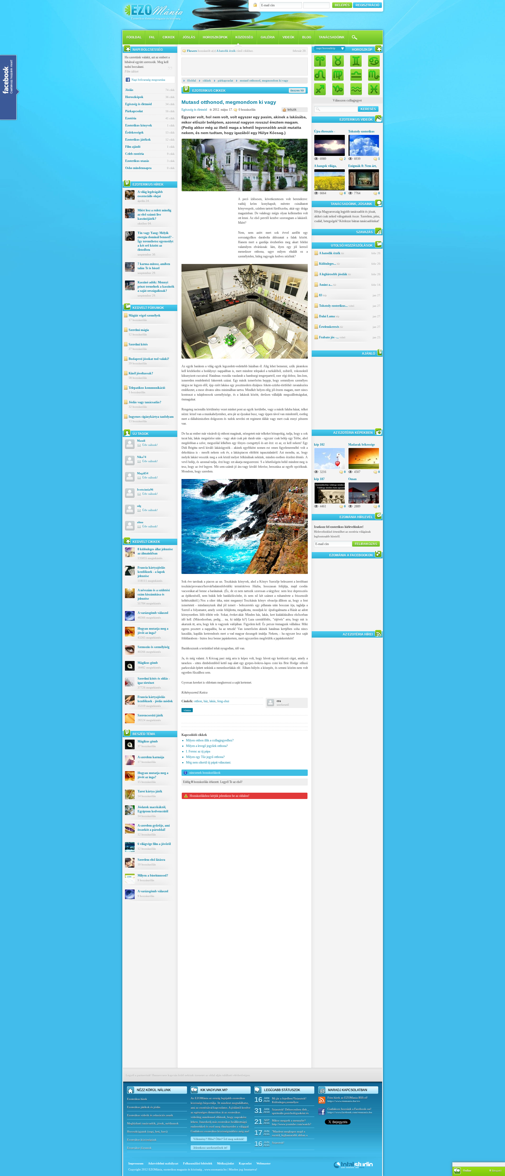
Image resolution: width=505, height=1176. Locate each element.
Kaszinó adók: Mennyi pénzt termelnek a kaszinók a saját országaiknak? (156, 287)
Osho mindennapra (150, 168)
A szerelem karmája (151, 757)
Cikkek (169, 37)
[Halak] (372, 87)
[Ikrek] (356, 61)
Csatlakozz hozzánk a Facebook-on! (349, 1110)
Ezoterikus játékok (150, 139)
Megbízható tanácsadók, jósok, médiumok (153, 1123)
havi (163, 1131)
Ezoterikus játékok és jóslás (143, 1107)
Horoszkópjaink (137, 1131)
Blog (306, 37)
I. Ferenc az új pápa (198, 751)
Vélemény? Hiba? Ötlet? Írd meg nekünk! (218, 1139)
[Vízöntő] (356, 87)
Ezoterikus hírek (137, 1099)
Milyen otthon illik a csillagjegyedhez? (210, 740)
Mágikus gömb (148, 663)
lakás (212, 701)
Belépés (342, 5)
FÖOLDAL (134, 37)
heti (157, 1131)
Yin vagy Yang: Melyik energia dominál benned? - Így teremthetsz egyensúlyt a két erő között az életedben (155, 241)
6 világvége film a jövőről (154, 844)
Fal (152, 37)
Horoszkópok (215, 37)
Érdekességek (150, 132)
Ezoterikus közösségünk (141, 1139)
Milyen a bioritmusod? (153, 875)
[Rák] (372, 61)
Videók (288, 37)
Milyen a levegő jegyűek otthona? (207, 746)
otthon (198, 701)
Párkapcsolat (150, 111)
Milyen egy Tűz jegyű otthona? (205, 757)
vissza (187, 710)
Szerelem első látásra (151, 860)
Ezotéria (150, 118)
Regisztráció (367, 5)
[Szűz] (338, 74)
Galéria (268, 37)
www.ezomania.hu (216, 1169)
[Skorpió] (372, 74)
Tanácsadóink (332, 37)
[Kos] (321, 61)
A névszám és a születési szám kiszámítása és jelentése (154, 594)
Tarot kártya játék (150, 791)
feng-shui (223, 701)
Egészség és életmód (150, 104)
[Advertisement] (150, 988)
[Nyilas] (321, 87)
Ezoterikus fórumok (139, 1147)
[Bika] (338, 61)
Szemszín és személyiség (153, 647)
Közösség (244, 37)
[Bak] (338, 87)
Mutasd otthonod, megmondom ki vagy (264, 80)
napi (151, 1131)
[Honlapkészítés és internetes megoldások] (353, 1167)
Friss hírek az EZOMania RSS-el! (347, 1099)
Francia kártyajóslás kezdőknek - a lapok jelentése (151, 572)
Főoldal (191, 80)
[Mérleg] (356, 74)
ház (206, 701)
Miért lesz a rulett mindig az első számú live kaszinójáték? (154, 214)
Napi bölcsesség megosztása (148, 79)
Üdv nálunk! (150, 444)
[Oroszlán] (321, 74)
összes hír (297, 90)
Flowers (192, 50)
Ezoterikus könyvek (150, 125)
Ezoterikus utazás (150, 161)
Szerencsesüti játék (150, 715)
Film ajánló (150, 147)
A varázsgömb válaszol (153, 613)
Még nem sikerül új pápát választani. (208, 762)
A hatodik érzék (226, 50)
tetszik (291, 109)
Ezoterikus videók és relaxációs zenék (150, 1115)
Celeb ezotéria (150, 154)
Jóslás (189, 37)
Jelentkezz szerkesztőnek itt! (210, 1147)
